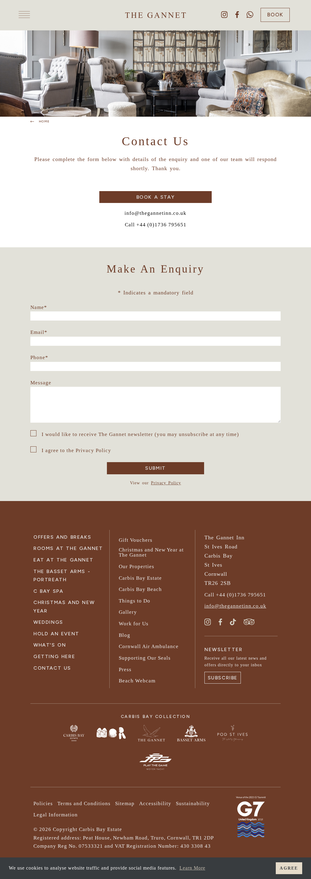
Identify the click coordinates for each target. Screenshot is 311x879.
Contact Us (52, 668)
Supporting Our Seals (145, 658)
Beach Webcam (137, 680)
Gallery (128, 612)
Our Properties (136, 566)
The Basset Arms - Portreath (61, 575)
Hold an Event (56, 634)
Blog (124, 635)
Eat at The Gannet (63, 560)
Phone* (39, 357)
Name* (38, 307)
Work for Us (134, 623)
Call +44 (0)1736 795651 (155, 225)
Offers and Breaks (62, 537)
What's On (49, 645)
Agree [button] (289, 868)
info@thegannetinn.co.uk (155, 213)
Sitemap (125, 803)
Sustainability (193, 803)
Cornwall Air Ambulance (149, 646)
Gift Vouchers (135, 540)
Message (40, 383)
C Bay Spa (48, 591)
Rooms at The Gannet (68, 548)
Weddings (48, 622)
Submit (155, 468)
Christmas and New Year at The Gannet (151, 552)
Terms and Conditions (84, 803)
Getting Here (54, 656)
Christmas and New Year (63, 606)
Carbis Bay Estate (140, 578)
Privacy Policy (166, 483)
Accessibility (155, 803)
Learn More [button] (192, 867)
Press (125, 669)
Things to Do (134, 600)
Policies (43, 803)
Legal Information (55, 814)
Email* (38, 332)
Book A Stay (155, 197)
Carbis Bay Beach (140, 589)
